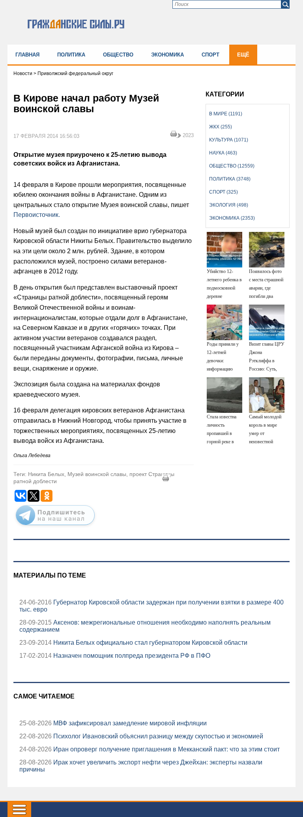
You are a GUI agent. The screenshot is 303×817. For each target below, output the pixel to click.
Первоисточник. (36, 214)
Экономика (167, 55)
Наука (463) (223, 153)
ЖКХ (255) (220, 127)
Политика (71, 55)
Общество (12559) (231, 166)
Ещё (243, 55)
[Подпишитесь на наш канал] (55, 526)
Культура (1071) (228, 140)
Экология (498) (228, 205)
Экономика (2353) (232, 218)
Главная (27, 55)
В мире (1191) (225, 114)
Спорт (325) (223, 192)
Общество (118, 55)
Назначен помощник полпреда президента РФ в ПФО (131, 655)
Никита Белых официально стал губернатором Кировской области (149, 642)
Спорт (210, 55)
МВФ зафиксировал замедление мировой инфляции (129, 723)
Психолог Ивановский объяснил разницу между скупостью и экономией (157, 736)
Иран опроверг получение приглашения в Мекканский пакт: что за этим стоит (166, 749)
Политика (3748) (230, 179)
